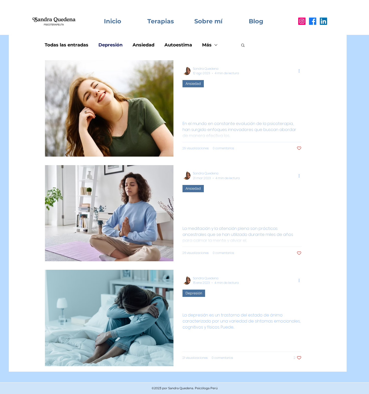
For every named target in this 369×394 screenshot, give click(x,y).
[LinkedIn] (323, 21)
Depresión (110, 45)
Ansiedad (143, 45)
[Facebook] (312, 21)
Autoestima (178, 45)
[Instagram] (301, 21)
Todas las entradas (66, 45)
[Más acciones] (301, 71)
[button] (242, 45)
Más (207, 45)
